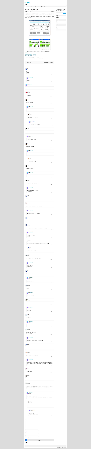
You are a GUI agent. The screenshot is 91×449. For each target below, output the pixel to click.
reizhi (27, 3)
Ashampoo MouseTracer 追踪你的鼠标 (48, 62)
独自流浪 (28, 375)
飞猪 (27, 217)
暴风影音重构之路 (28, 62)
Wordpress (65, 447)
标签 (44, 6)
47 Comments (52, 11)
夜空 (27, 68)
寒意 (27, 224)
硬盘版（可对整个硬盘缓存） (28, 55)
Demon (28, 165)
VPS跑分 (31, 6)
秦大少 (28, 270)
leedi (28, 128)
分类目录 (57, 16)
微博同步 (35, 6)
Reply (51, 74)
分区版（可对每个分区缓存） (28, 54)
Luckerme (28, 368)
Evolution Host (57, 21)
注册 (56, 26)
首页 (25, 6)
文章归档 (42, 6)
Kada (28, 195)
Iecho (28, 314)
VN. (27, 143)
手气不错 (38, 6)
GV (28, 6)
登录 (56, 27)
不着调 (29, 240)
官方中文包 (34, 54)
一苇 (27, 99)
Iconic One (58, 447)
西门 (27, 299)
